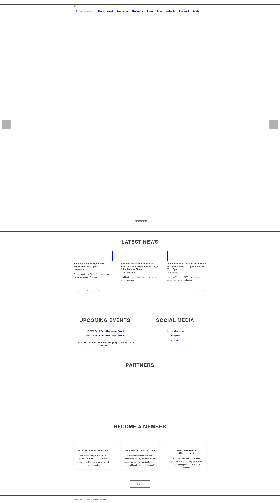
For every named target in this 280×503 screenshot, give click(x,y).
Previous (6, 124)
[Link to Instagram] (204, 2)
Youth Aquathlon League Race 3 (109, 335)
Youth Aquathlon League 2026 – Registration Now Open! (90, 265)
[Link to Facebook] (200, 2)
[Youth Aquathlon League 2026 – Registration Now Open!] (93, 256)
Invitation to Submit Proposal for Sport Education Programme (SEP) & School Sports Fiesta (139, 266)
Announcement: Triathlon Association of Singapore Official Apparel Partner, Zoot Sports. (186, 266)
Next (273, 124)
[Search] (203, 11)
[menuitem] (100, 11)
